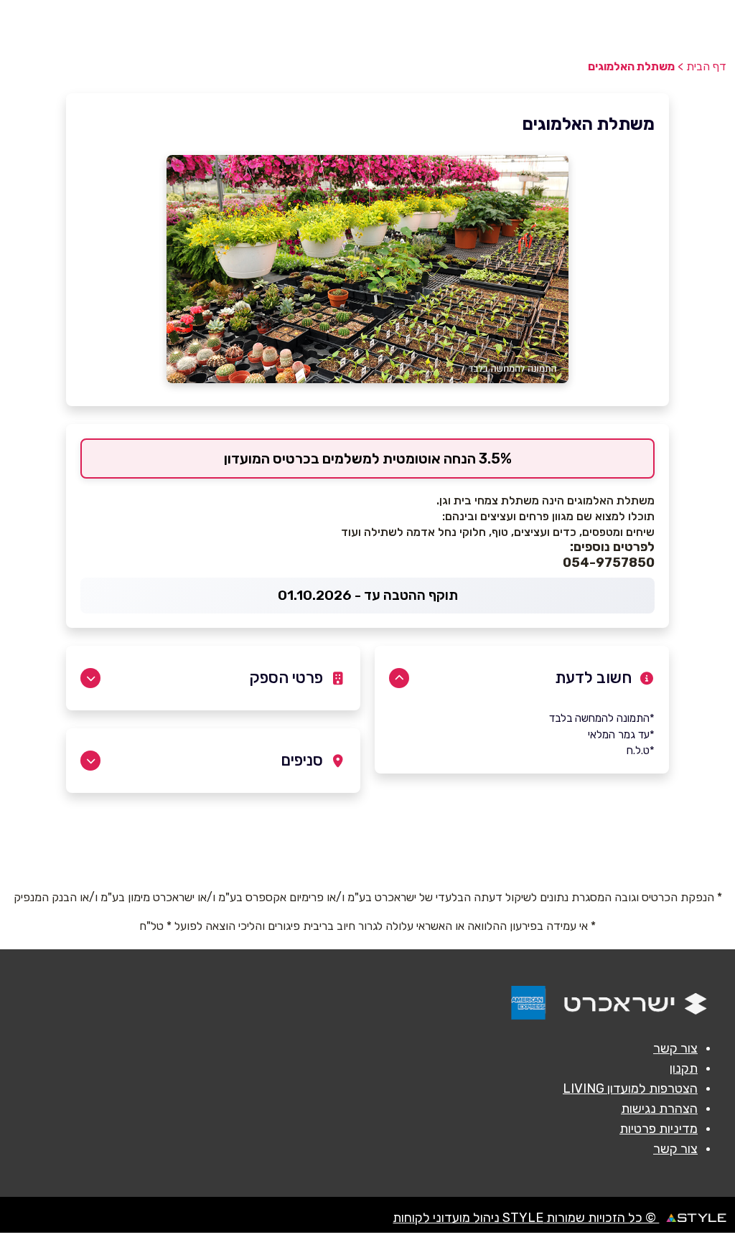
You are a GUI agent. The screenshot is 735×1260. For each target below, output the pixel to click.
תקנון (684, 1068)
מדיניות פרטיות (658, 1129)
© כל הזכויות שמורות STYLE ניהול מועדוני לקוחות (526, 1218)
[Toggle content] (399, 678)
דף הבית (706, 66)
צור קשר (675, 1048)
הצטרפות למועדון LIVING (630, 1088)
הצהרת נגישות (659, 1108)
